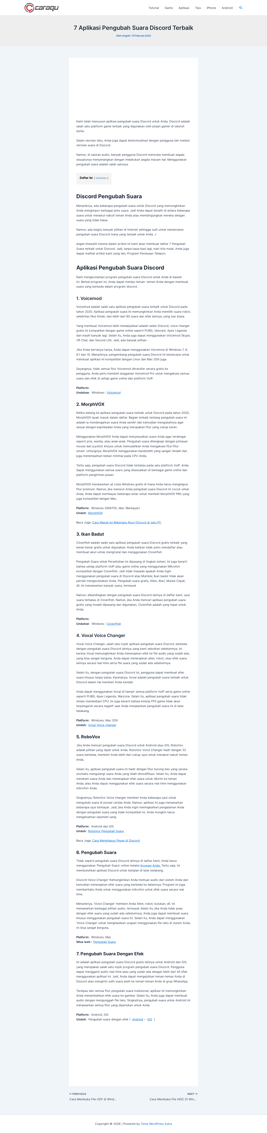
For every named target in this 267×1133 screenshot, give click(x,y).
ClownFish (114, 624)
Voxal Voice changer (102, 725)
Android (227, 8)
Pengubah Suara (104, 942)
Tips (198, 8)
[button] (240, 7)
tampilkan (101, 178)
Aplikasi (184, 8)
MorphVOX (95, 513)
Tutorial (154, 8)
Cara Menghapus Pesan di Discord (116, 840)
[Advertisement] (133, 92)
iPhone (211, 8)
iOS (149, 1019)
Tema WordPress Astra (156, 1124)
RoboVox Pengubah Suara (106, 831)
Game (169, 8)
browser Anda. (150, 865)
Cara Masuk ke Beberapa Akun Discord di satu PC (126, 522)
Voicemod (114, 392)
